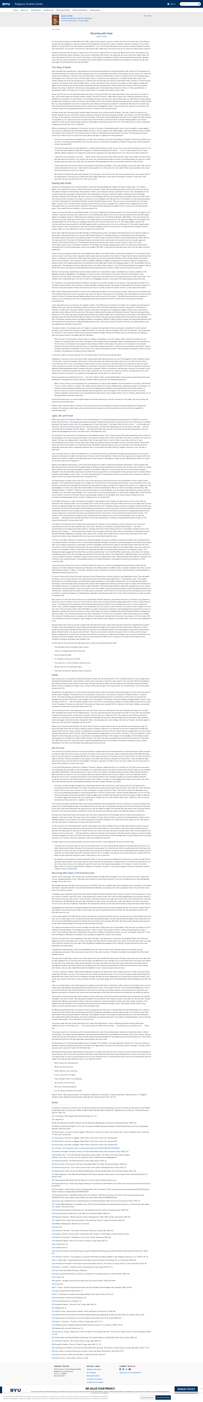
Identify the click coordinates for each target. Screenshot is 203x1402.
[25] (62, 301)
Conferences (49, 10)
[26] (122, 317)
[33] (81, 395)
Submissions (95, 10)
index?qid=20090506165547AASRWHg (104, 1148)
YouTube (130, 1369)
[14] (95, 208)
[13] (90, 206)
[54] (131, 679)
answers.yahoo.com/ (75, 1148)
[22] (65, 263)
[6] (70, 144)
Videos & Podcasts (80, 10)
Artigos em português (95, 1382)
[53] (89, 671)
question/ (86, 1148)
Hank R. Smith (101, 36)
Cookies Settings (147, 1397)
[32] (119, 373)
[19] (93, 245)
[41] (90, 503)
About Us (24, 10)
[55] (62, 688)
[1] (149, 49)
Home (15, 10)
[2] (73, 88)
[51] (148, 616)
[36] (57, 449)
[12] (80, 201)
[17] (103, 235)
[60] (74, 761)
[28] (79, 324)
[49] (62, 595)
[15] (128, 224)
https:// (65, 1148)
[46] (61, 561)
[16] (102, 229)
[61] (143, 811)
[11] (68, 192)
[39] (67, 488)
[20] (58, 249)
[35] (104, 431)
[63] (80, 835)
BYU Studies (91, 1372)
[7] (147, 153)
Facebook (120, 1369)
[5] (72, 133)
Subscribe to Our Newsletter (130, 1372)
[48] (86, 583)
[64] (108, 838)
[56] (113, 704)
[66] (80, 1091)
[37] (135, 472)
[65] (75, 869)
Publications (36, 10)
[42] (81, 520)
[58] (139, 728)
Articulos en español (94, 1379)
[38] (95, 476)
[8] (142, 161)
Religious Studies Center (29, 4)
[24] (140, 268)
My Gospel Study (63, 10)
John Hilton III (65, 20)
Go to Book (147, 16)
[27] (109, 319)
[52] (101, 637)
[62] (99, 822)
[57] (115, 715)
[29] (121, 330)
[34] (69, 427)
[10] (95, 179)
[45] (115, 552)
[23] (119, 265)
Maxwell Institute (93, 1376)
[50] (83, 609)
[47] (76, 572)
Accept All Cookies (163, 1397)
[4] (57, 122)
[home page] (6, 4)
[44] (59, 534)
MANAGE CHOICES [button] (186, 1389)
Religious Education (94, 1369)
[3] (103, 94)
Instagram (123, 1369)
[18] (64, 240)
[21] (115, 258)
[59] (136, 754)
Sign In (173, 4)
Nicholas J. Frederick (78, 20)
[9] (83, 170)
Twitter (127, 1369)
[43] (75, 529)
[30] (93, 351)
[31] (125, 366)
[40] (108, 497)
